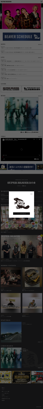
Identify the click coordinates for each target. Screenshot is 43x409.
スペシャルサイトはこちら (21, 213)
